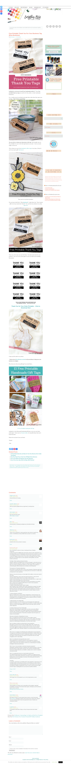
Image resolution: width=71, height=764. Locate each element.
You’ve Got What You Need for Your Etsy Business (22, 458)
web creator (12, 512)
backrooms (12, 539)
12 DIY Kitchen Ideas (48, 187)
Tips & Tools (12, 466)
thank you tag (25, 467)
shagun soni (12, 495)
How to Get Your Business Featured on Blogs (52, 200)
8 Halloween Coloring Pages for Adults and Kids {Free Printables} (28, 715)
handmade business (13, 467)
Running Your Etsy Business (35, 464)
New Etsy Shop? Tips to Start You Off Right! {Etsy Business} (24, 456)
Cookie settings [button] (54, 762)
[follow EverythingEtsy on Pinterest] (53, 151)
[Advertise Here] (53, 172)
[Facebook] (1, 9)
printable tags (20, 467)
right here (26, 205)
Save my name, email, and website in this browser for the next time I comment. (24, 748)
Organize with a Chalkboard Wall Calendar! (52, 190)
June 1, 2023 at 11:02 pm (13, 540)
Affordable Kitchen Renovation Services (16, 689)
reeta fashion (13, 694)
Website (10, 744)
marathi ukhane (13, 503)
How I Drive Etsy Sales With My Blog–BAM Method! (22, 460)
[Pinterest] (1, 11)
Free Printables (17, 464)
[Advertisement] (26, 479)
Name (10, 737)
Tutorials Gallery (24, 432)
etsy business (23, 466)
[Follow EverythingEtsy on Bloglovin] (53, 81)
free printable (36, 466)
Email (10, 740)
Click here (21, 150)
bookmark (25, 202)
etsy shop (32, 466)
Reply (11, 500)
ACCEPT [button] (60, 762)
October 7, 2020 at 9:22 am (14, 496)
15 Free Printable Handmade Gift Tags (25, 428)
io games (12, 706)
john (11, 521)
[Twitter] (1, 7)
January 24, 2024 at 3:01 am (14, 684)
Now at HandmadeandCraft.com (53, 185)
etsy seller (28, 466)
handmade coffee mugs (26, 148)
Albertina (12, 529)
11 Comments (18, 37)
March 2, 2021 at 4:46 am (13, 513)
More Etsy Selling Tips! (25, 464)
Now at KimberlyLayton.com (52, 194)
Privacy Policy (45, 759)
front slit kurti (13, 698)
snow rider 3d (13, 674)
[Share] (1, 13)
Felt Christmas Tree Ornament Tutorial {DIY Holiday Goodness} (26, 716)
